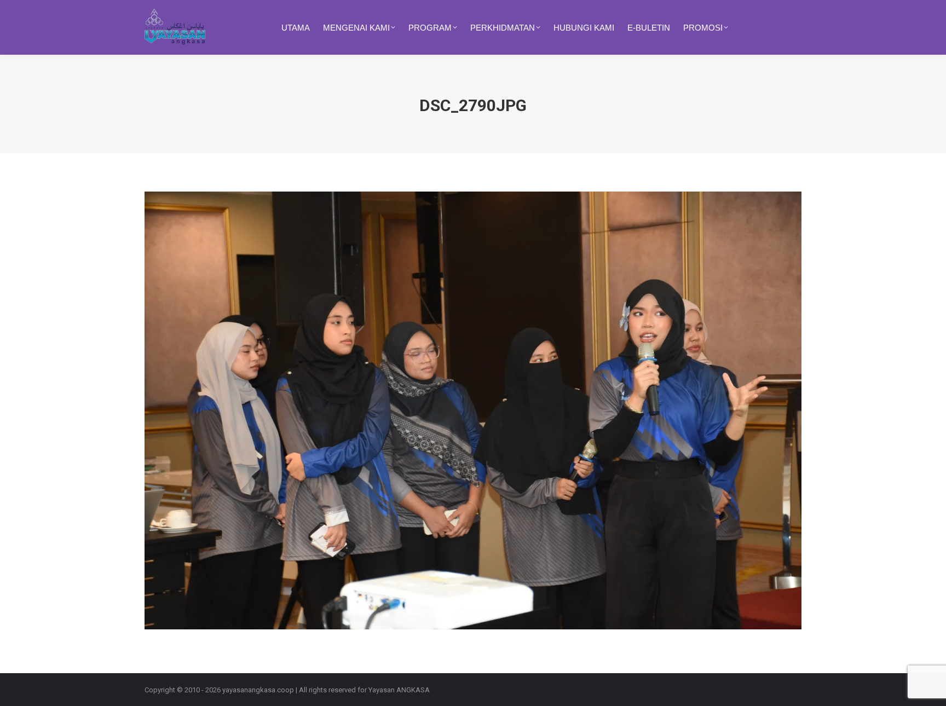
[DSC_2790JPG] (473, 410)
